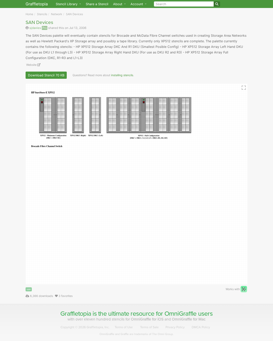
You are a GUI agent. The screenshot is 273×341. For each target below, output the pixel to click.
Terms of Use (124, 327)
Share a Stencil (97, 4)
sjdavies (35, 28)
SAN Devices (74, 14)
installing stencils (122, 75)
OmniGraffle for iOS (147, 319)
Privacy (175, 327)
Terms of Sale (149, 327)
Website (31, 64)
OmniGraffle (180, 313)
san (29, 289)
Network (56, 14)
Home (29, 14)
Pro (44, 28)
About (118, 4)
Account (137, 4)
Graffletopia (37, 4)
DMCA (201, 327)
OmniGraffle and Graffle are (136, 334)
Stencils (42, 14)
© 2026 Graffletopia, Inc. (85, 327)
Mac (189, 319)
